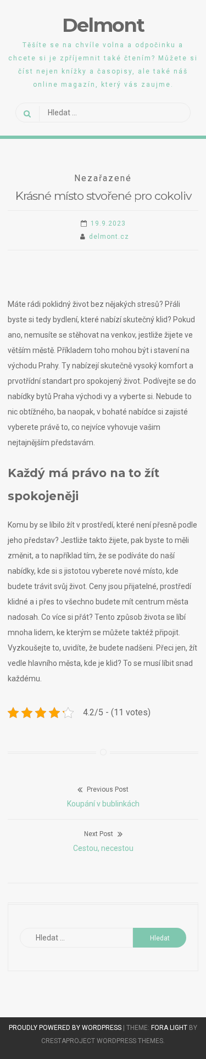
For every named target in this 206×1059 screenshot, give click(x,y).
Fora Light (169, 1028)
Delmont (103, 25)
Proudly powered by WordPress (66, 1028)
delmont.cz (109, 236)
